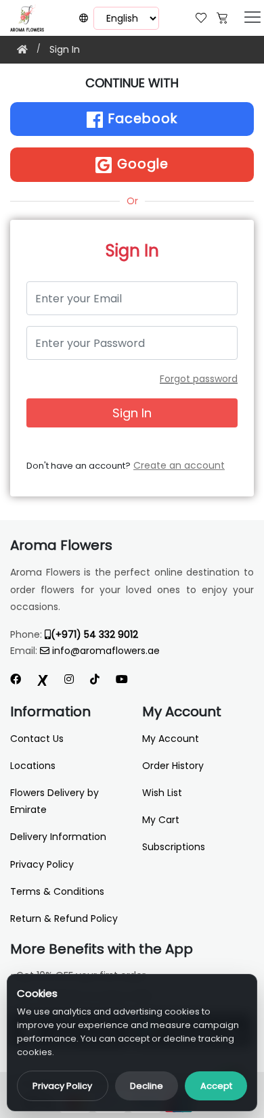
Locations (33, 765)
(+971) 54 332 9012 (94, 634)
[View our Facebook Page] (15, 679)
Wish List (162, 792)
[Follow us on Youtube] (127, 679)
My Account (170, 738)
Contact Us (37, 738)
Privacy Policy (62, 1085)
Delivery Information (58, 836)
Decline (146, 1085)
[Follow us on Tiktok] (95, 679)
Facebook (140, 119)
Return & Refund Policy (64, 918)
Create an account (179, 465)
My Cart (160, 819)
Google (141, 164)
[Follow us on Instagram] (69, 679)
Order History (173, 765)
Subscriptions (173, 847)
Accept (216, 1085)
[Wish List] (201, 16)
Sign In (64, 49)
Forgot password (199, 379)
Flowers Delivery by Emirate (54, 801)
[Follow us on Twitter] (42, 679)
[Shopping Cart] (222, 16)
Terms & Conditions (57, 891)
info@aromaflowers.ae (106, 650)
